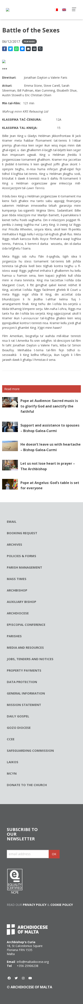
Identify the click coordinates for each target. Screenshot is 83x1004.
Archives (14, 544)
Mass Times (16, 579)
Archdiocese (18, 613)
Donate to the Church (27, 785)
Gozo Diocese (19, 727)
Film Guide (29, 41)
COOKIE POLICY (61, 905)
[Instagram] (23, 978)
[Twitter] (16, 978)
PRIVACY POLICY (34, 905)
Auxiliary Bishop (21, 602)
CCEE (10, 739)
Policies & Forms (21, 556)
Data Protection (22, 682)
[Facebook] (9, 978)
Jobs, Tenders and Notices (30, 659)
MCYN (12, 773)
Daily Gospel (18, 716)
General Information (26, 693)
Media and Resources (25, 647)
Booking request (22, 533)
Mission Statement (24, 705)
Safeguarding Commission (30, 750)
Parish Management (24, 567)
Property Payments (24, 670)
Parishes (14, 636)
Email (11, 521)
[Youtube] (30, 978)
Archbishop (17, 590)
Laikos (12, 762)
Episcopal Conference (26, 624)
